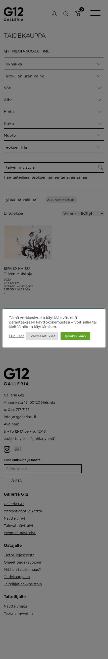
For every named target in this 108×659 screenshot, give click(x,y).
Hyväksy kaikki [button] (75, 336)
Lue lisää (16, 336)
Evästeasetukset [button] (42, 336)
